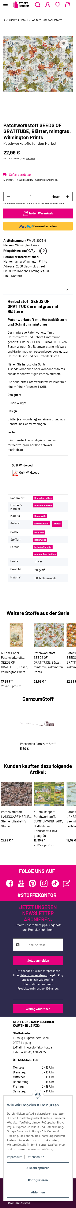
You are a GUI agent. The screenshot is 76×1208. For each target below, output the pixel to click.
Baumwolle (40, 516)
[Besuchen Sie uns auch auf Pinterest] (32, 883)
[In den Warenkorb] (6, 33)
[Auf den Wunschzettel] (63, 43)
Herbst (57, 523)
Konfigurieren (38, 1180)
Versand (30, 158)
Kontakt (16, 276)
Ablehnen (38, 1192)
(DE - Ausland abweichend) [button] (44, 179)
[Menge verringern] (8, 196)
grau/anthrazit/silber (45, 554)
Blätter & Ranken (43, 505)
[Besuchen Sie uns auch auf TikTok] (55, 883)
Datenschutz (35, 1157)
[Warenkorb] (68, 4)
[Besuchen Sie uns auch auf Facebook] (9, 883)
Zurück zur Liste (16, 20)
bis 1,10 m (39, 532)
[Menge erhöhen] (67, 196)
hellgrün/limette (42, 547)
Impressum (14, 1157)
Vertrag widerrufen (38, 1009)
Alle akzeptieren (38, 1168)
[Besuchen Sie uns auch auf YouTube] (21, 883)
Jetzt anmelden (38, 960)
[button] (38, 4)
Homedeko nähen (43, 498)
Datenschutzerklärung (34, 975)
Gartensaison (41, 523)
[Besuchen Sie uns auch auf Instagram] (43, 883)
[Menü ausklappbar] (5, 2)
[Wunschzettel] (57, 4)
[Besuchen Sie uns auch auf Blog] (66, 883)
